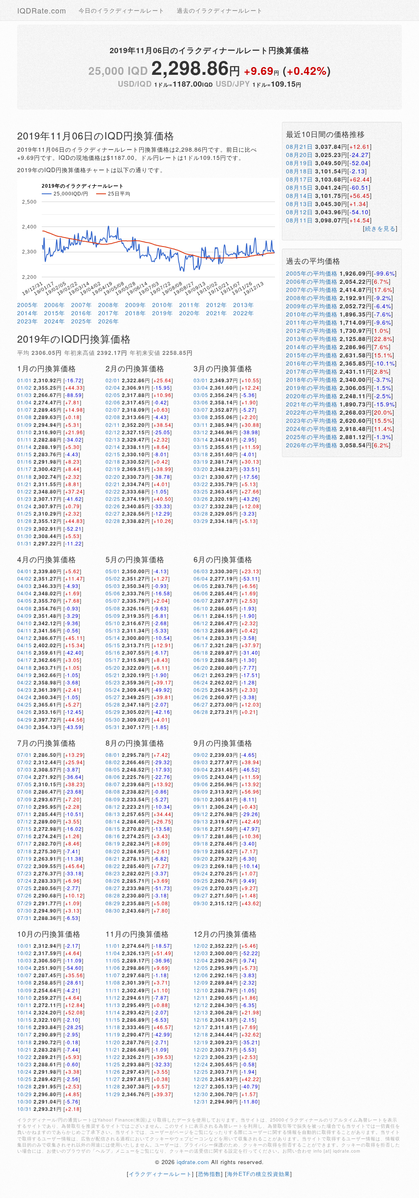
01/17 (24, 468)
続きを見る (380, 228)
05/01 (113, 571)
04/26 (24, 711)
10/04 (24, 967)
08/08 (113, 791)
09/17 (201, 835)
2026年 (108, 321)
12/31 (201, 1101)
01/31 (24, 543)
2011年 (189, 305)
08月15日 (299, 187)
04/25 (24, 704)
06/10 (201, 608)
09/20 (201, 858)
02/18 (113, 461)
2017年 (108, 313)
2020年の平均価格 (312, 396)
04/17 (24, 659)
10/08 (24, 982)
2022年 (243, 313)
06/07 (201, 600)
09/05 (201, 776)
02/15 (113, 454)
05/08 (113, 608)
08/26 (113, 880)
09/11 (201, 806)
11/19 (113, 1034)
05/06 (113, 593)
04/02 (24, 578)
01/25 (24, 513)
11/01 (113, 945)
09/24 (201, 873)
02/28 (113, 520)
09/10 (201, 799)
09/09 (201, 791)
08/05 (113, 769)
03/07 (201, 409)
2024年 (54, 321)
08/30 (113, 910)
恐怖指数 (209, 1174)
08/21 (113, 858)
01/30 (24, 535)
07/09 (24, 799)
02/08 (113, 416)
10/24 (24, 1071)
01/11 (24, 439)
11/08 (113, 982)
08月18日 (299, 171)
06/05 (201, 585)
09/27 (201, 895)
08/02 (113, 761)
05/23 (113, 682)
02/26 (113, 506)
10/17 (24, 1034)
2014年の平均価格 (312, 347)
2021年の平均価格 (312, 404)
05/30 (113, 719)
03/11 (201, 424)
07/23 (24, 873)
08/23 (113, 873)
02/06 (113, 402)
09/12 (201, 813)
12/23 (201, 1056)
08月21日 (299, 146)
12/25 (201, 1071)
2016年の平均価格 (312, 363)
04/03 (24, 585)
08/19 (113, 843)
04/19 (24, 674)
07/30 (24, 910)
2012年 (216, 305)
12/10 (201, 990)
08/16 (113, 835)
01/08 (24, 416)
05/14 (113, 637)
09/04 (201, 769)
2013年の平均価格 (312, 338)
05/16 (113, 652)
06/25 (201, 689)
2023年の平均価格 (312, 420)
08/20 (113, 851)
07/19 (24, 858)
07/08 (24, 791)
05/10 (113, 622)
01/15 (24, 454)
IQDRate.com (41, 10)
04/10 (24, 622)
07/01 (24, 754)
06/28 (201, 711)
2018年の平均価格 (312, 379)
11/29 (113, 1093)
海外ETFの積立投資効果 (258, 1174)
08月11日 (299, 220)
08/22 (113, 865)
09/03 (201, 761)
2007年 (81, 305)
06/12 (201, 622)
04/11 (24, 630)
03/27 (201, 506)
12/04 (201, 960)
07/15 (24, 828)
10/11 (24, 1004)
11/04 (113, 952)
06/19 (201, 659)
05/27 (113, 696)
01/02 (24, 387)
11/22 (113, 1056)
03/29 (201, 520)
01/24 (24, 506)
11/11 (113, 990)
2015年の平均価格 (312, 355)
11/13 (113, 1004)
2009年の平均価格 (312, 306)
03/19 (201, 461)
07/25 (24, 887)
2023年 (27, 321)
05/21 (113, 674)
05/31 (113, 726)
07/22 (24, 865)
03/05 (201, 394)
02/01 (113, 380)
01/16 (24, 461)
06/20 (201, 667)
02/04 (113, 387)
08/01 (113, 754)
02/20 (113, 476)
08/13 (113, 813)
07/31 (24, 917)
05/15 (113, 645)
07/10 (24, 806)
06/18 (201, 652)
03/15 (201, 446)
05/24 (113, 689)
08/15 (113, 828)
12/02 (201, 945)
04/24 (24, 696)
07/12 (24, 821)
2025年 (81, 321)
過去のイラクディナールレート (220, 10)
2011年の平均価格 (312, 322)
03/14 (201, 439)
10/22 (24, 1056)
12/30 (201, 1093)
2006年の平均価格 (312, 281)
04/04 (24, 593)
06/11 (201, 615)
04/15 (24, 645)
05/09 (113, 615)
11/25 (113, 1064)
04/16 (24, 652)
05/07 (113, 600)
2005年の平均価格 (312, 273)
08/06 (113, 776)
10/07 (24, 974)
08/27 (113, 887)
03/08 (201, 416)
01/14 (24, 446)
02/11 (113, 424)
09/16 (201, 828)
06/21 (201, 674)
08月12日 (299, 212)
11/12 (113, 997)
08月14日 (299, 195)
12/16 (201, 1019)
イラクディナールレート (160, 1174)
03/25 (201, 491)
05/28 (113, 704)
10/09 (24, 990)
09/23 (201, 865)
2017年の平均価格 (312, 371)
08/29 (113, 903)
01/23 (24, 498)
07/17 (24, 843)
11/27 (113, 1078)
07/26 (24, 895)
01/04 (24, 402)
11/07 (113, 974)
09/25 (201, 880)
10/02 (24, 952)
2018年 (135, 313)
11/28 (113, 1086)
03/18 (201, 454)
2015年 (54, 313)
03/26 (201, 498)
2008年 (108, 305)
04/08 (24, 608)
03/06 (201, 402)
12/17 (201, 1026)
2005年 (27, 305)
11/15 (113, 1019)
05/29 (113, 711)
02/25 (113, 498)
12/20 (201, 1049)
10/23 (24, 1064)
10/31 (24, 1108)
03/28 (201, 513)
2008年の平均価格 (312, 298)
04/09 (24, 615)
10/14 (24, 1012)
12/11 (201, 997)
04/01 (24, 571)
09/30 (201, 903)
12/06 (201, 974)
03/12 (201, 431)
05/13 (113, 630)
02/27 (113, 513)
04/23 (24, 689)
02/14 (113, 446)
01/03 (24, 394)
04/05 (24, 600)
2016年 (81, 313)
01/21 (24, 483)
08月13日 (299, 204)
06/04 (201, 578)
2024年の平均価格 (312, 428)
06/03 (201, 571)
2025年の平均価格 (312, 437)
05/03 (113, 585)
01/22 (24, 491)
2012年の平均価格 (312, 330)
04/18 (24, 667)
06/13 (201, 630)
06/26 (201, 696)
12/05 (201, 967)
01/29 (24, 528)
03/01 (201, 380)
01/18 (24, 476)
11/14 (113, 1012)
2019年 (162, 313)
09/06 (201, 784)
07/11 (24, 813)
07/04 (24, 776)
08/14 (113, 821)
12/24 (201, 1064)
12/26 (201, 1078)
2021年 (216, 313)
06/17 (201, 645)
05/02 (113, 578)
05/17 (113, 659)
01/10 (24, 431)
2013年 (243, 305)
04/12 (24, 637)
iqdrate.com (193, 1162)
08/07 (113, 784)
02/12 (113, 431)
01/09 (24, 424)
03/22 (201, 483)
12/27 (201, 1086)
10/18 (24, 1042)
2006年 (54, 305)
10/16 (24, 1026)
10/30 (24, 1101)
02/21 (113, 483)
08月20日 (299, 154)
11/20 (113, 1042)
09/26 (201, 887)
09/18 (201, 843)
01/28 (24, 520)
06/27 (201, 704)
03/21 (201, 476)
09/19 (201, 851)
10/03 (24, 960)
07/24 (24, 880)
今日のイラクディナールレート (121, 10)
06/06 (201, 593)
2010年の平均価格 (312, 314)
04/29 (24, 719)
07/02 (24, 761)
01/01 (24, 380)
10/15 (24, 1019)
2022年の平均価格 (312, 412)
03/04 (201, 387)
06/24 (201, 682)
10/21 (24, 1049)
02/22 (113, 491)
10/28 (24, 1086)
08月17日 (299, 179)
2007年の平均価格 (312, 289)
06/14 (201, 637)
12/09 (201, 982)
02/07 (113, 409)
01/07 (24, 409)
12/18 (201, 1034)
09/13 (201, 821)
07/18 (24, 851)
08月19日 (299, 163)
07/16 (24, 835)
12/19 (201, 1042)
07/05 (24, 784)
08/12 (113, 806)
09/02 (201, 754)
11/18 (113, 1026)
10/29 (24, 1093)
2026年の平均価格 (312, 445)
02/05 (113, 394)
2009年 (135, 305)
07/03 (24, 769)
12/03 (201, 952)
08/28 (113, 895)
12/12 (201, 1004)
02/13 (113, 439)
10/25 (24, 1078)
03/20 (201, 468)
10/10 (24, 997)
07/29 (24, 903)
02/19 (113, 468)
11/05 (113, 960)
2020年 (189, 313)
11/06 (113, 967)
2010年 (162, 305)
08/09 (113, 799)
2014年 (27, 313)
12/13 (201, 1012)
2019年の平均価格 (312, 388)
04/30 (24, 726)
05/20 (113, 667)
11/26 (113, 1071)
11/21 (113, 1049)
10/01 (24, 945)
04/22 (24, 682)
